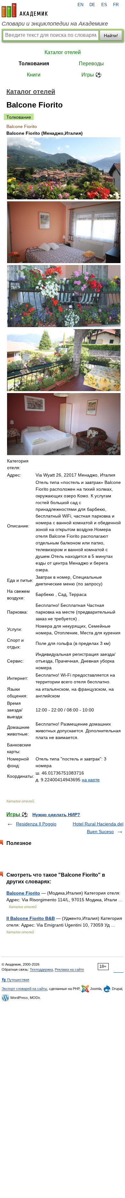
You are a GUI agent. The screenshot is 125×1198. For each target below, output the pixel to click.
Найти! (111, 35)
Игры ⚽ (91, 74)
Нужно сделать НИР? (56, 814)
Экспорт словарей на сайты (24, 989)
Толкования (34, 63)
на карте (91, 779)
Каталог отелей (63, 52)
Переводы (91, 63)
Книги (33, 74)
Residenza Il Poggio (36, 823)
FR (116, 5)
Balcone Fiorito (23, 893)
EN (80, 5)
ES (104, 5)
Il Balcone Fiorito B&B (30, 918)
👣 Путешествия (15, 980)
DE (92, 5)
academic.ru (25, 10)
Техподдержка (41, 969)
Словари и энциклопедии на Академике (55, 23)
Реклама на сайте (69, 969)
